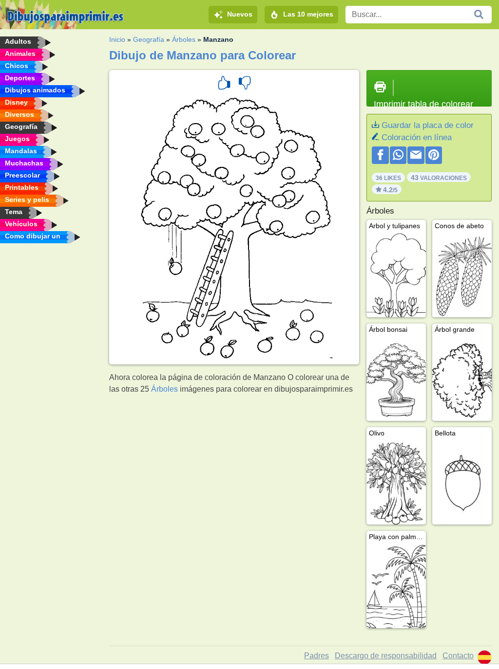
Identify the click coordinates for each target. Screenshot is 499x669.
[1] (224, 84)
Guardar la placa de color (428, 125)
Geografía (148, 39)
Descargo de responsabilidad (386, 655)
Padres (316, 655)
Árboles (183, 39)
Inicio (117, 39)
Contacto (458, 655)
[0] (244, 84)
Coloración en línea (417, 137)
